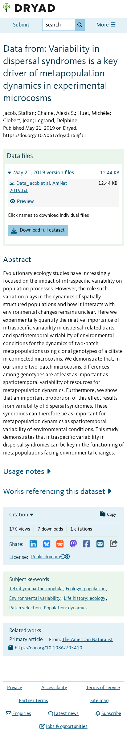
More (103, 25)
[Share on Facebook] (86, 544)
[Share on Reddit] (59, 544)
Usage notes (23, 472)
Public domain (45, 557)
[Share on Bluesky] (46, 544)
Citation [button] (18, 515)
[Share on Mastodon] (73, 544)
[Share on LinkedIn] (33, 544)
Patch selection (25, 608)
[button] (63, 172)
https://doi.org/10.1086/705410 (48, 648)
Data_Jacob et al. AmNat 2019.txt (38, 187)
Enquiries (21, 713)
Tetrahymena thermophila (36, 589)
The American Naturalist (87, 639)
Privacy (14, 687)
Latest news (66, 713)
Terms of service (103, 687)
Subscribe (111, 713)
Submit (21, 25)
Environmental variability (35, 598)
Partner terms (33, 700)
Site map (99, 700)
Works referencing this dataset (54, 492)
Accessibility (54, 687)
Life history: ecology (84, 598)
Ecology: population (85, 589)
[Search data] (80, 25)
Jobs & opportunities (66, 726)
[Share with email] (100, 544)
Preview (25, 201)
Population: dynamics (66, 608)
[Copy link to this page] (114, 544)
